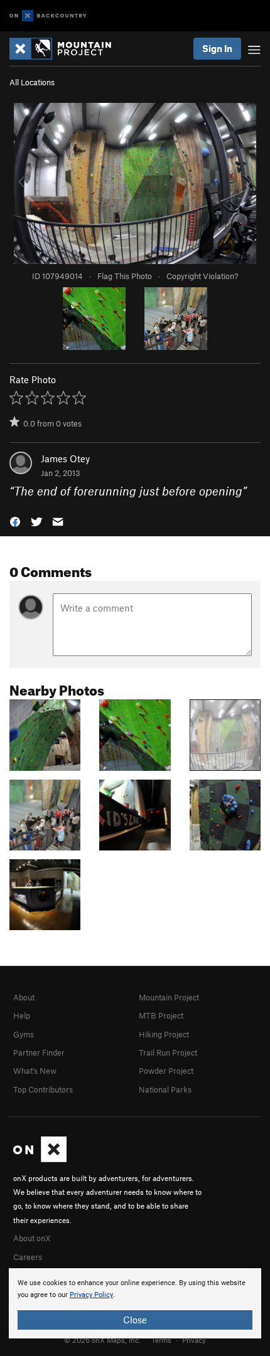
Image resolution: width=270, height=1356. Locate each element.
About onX (32, 1238)
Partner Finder (39, 1052)
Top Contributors (43, 1089)
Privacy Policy (91, 1295)
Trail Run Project (168, 1052)
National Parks (165, 1089)
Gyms (23, 1034)
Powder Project (166, 1071)
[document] (135, 1303)
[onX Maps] (40, 1159)
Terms (161, 1339)
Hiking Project (164, 1034)
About (24, 997)
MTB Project (161, 1015)
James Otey (65, 458)
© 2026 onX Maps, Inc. (102, 1339)
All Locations (32, 82)
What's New (35, 1071)
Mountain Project (169, 997)
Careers (27, 1257)
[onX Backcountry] (48, 16)
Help (21, 1015)
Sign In (217, 48)
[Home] (66, 49)
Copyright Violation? (202, 276)
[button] (15, 520)
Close (135, 1319)
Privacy (194, 1339)
